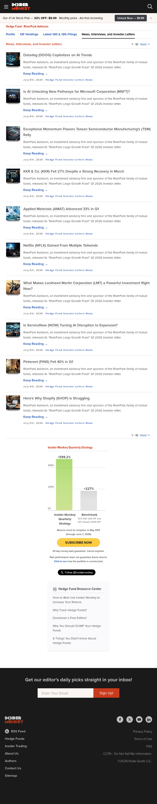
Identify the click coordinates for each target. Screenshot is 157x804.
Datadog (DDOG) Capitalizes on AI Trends (57, 54)
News (89, 79)
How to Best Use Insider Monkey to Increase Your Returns (76, 599)
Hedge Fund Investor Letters (65, 79)
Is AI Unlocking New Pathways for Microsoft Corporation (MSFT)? (76, 91)
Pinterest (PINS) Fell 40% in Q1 (48, 361)
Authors (11, 760)
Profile (10, 34)
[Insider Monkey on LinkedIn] (149, 719)
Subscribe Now (78, 542)
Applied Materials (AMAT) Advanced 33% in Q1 (61, 208)
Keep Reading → (35, 73)
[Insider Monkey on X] (131, 719)
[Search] (150, 6)
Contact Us (13, 768)
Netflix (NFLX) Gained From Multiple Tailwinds (60, 245)
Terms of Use (143, 739)
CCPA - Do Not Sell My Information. (127, 753)
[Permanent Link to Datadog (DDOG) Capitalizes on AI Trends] (13, 59)
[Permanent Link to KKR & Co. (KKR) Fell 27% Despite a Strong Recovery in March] (13, 176)
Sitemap (11, 775)
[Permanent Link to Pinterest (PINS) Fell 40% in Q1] (13, 366)
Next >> (145, 44)
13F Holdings (29, 34)
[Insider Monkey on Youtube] (141, 719)
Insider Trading (16, 746)
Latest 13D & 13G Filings (60, 34)
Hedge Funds (15, 738)
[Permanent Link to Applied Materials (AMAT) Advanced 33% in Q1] (13, 213)
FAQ (149, 746)
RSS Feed (18, 731)
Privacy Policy (142, 731)
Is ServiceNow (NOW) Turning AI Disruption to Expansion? (70, 325)
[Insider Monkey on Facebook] (121, 719)
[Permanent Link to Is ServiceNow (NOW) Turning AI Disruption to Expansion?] (13, 329)
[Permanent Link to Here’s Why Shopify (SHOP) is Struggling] (13, 402)
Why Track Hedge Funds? (70, 610)
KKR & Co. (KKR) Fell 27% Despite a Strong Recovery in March (73, 171)
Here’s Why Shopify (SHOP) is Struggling (56, 398)
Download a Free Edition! (69, 618)
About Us (12, 753)
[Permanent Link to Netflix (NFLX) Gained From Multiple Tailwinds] (13, 250)
